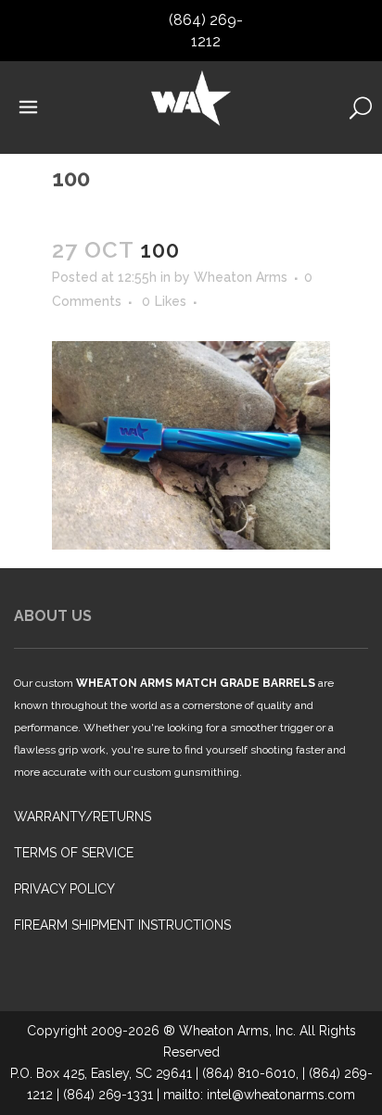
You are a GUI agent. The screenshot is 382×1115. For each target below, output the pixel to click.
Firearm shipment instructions (122, 925)
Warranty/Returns (82, 816)
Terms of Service (74, 852)
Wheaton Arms (240, 277)
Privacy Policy (64, 888)
